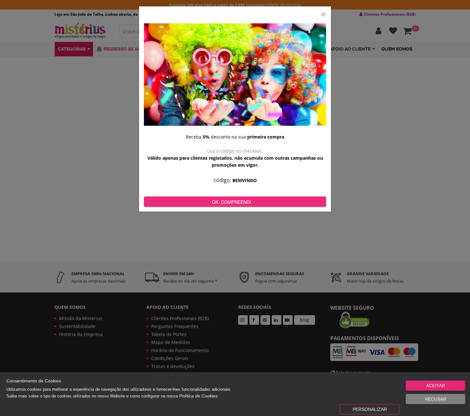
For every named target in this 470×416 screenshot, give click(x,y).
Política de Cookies (198, 395)
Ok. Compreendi (231, 202)
